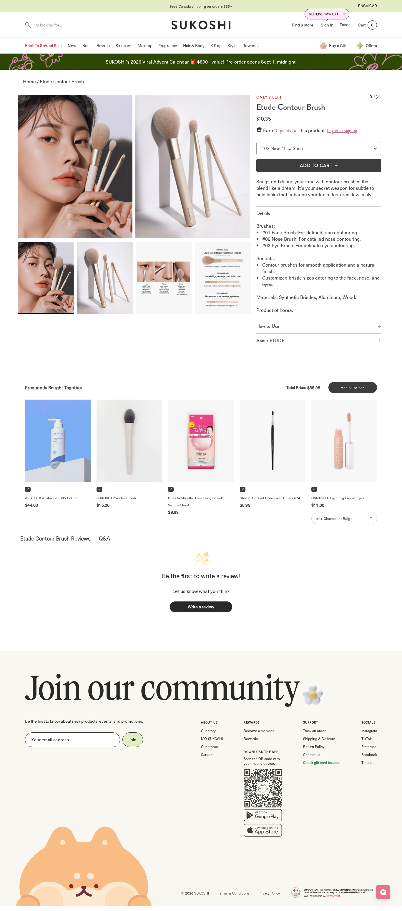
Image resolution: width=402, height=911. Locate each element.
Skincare (124, 45)
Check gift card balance (321, 762)
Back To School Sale (43, 45)
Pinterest (368, 746)
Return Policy (313, 746)
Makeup (144, 45)
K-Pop (215, 45)
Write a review (201, 607)
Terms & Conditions (233, 893)
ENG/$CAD (367, 5)
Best (86, 45)
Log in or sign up (342, 130)
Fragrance (167, 45)
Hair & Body (194, 45)
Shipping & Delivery (319, 738)
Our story (208, 730)
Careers (207, 754)
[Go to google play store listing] (263, 816)
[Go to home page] (201, 25)
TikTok (366, 738)
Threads (367, 762)
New (72, 45)
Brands (103, 45)
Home (29, 81)
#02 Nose (270, 148)
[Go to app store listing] (263, 831)
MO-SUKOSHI (212, 738)
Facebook (369, 754)
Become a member (259, 730)
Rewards (250, 45)
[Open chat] (383, 892)
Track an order (314, 730)
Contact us (311, 754)
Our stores (209, 746)
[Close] (345, 14)
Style (232, 45)
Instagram (369, 730)
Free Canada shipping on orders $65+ (201, 6)
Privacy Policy (269, 893)
